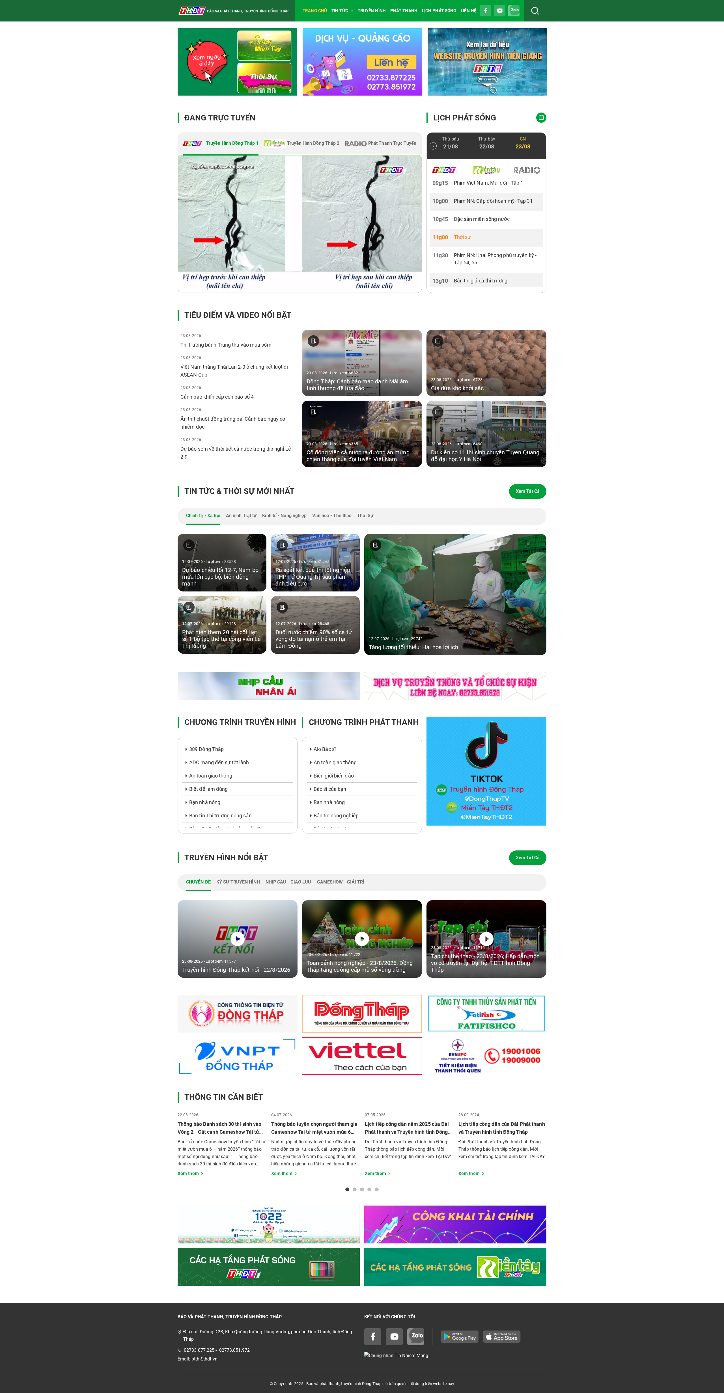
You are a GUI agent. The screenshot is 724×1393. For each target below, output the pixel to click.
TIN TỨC (339, 10)
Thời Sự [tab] (365, 515)
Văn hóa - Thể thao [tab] (332, 515)
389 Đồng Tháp (206, 749)
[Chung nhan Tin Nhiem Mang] (455, 1356)
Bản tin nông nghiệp (336, 815)
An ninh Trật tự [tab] (241, 515)
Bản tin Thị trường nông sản (220, 815)
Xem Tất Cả (528, 491)
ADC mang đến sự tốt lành (219, 762)
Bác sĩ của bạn (330, 789)
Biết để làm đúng (208, 789)
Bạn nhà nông (204, 802)
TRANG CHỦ (315, 10)
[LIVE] (300, 224)
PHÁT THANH (403, 10)
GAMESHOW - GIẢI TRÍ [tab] (341, 882)
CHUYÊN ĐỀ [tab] (198, 882)
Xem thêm (188, 1173)
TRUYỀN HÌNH (372, 10)
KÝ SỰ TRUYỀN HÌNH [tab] (238, 882)
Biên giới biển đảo (334, 776)
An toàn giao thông (210, 776)
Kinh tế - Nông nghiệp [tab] (284, 515)
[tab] (220, 144)
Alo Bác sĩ (325, 749)
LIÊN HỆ (468, 10)
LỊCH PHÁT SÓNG (439, 10)
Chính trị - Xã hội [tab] (203, 515)
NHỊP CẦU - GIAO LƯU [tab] (288, 882)
